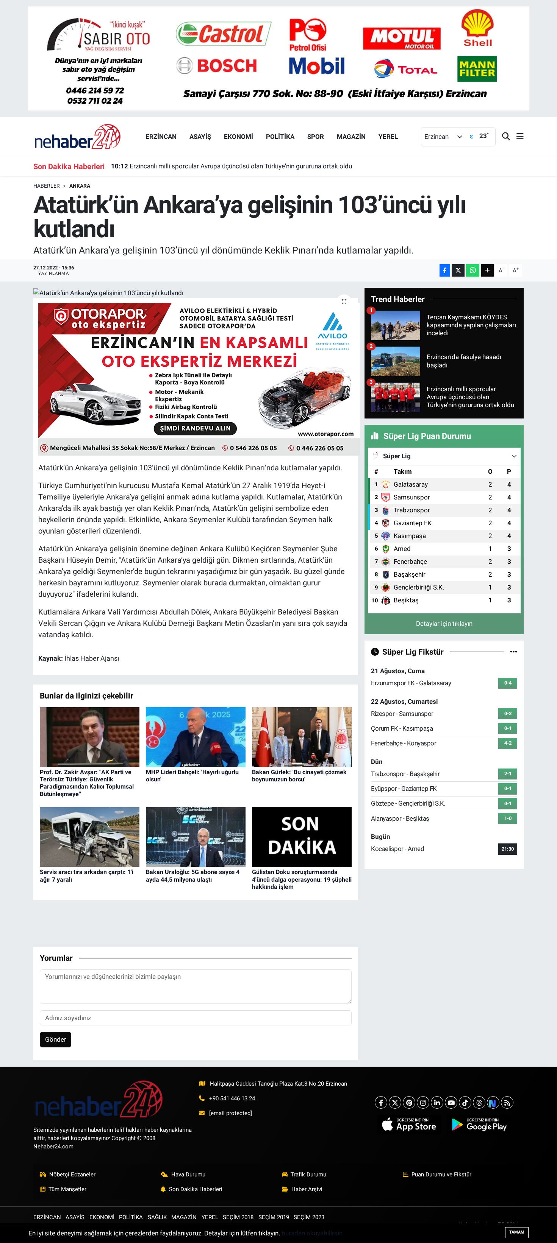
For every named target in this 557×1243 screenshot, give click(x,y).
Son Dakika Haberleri (195, 1189)
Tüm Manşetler (67, 1189)
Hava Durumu (188, 1174)
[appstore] (409, 1124)
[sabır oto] (278, 58)
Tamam (516, 1232)
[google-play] (479, 1124)
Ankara (79, 186)
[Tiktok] (465, 1102)
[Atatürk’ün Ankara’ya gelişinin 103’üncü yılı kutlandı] (195, 293)
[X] (395, 1102)
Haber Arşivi (306, 1189)
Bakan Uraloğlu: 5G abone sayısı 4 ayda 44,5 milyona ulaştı (192, 875)
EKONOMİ (238, 136)
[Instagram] (423, 1102)
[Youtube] (451, 1102)
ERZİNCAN (161, 136)
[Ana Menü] (517, 137)
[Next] (493, 1102)
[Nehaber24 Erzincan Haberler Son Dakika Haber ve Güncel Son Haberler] (78, 136)
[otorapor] (199, 378)
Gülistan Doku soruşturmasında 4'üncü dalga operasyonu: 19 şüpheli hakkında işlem (302, 879)
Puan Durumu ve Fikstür (441, 1174)
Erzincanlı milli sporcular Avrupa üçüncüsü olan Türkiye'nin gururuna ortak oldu (231, 166)
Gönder (55, 1039)
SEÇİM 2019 (273, 1217)
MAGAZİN (351, 136)
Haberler (46, 186)
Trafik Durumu (308, 1174)
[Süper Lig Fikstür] (513, 651)
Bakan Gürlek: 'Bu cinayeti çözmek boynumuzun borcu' (299, 776)
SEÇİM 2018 (238, 1217)
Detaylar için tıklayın (444, 623)
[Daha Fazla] (487, 270)
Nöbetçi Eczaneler (72, 1174)
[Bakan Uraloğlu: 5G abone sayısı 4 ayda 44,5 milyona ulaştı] (196, 836)
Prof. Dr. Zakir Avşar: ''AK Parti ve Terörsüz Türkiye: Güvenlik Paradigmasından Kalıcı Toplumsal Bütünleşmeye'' (87, 783)
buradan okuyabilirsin (312, 1233)
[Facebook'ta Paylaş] (445, 270)
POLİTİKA (280, 136)
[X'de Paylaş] (458, 270)
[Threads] (479, 1102)
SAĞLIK (157, 1217)
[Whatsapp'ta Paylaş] (472, 270)
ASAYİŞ (200, 136)
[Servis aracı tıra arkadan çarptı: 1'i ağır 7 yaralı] (89, 836)
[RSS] (507, 1102)
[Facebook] (381, 1102)
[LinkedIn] (437, 1102)
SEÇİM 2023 (309, 1217)
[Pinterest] (409, 1102)
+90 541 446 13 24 (232, 1098)
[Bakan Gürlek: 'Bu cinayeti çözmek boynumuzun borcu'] (302, 736)
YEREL (388, 136)
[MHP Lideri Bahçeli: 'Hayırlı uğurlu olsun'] (196, 736)
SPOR (315, 136)
